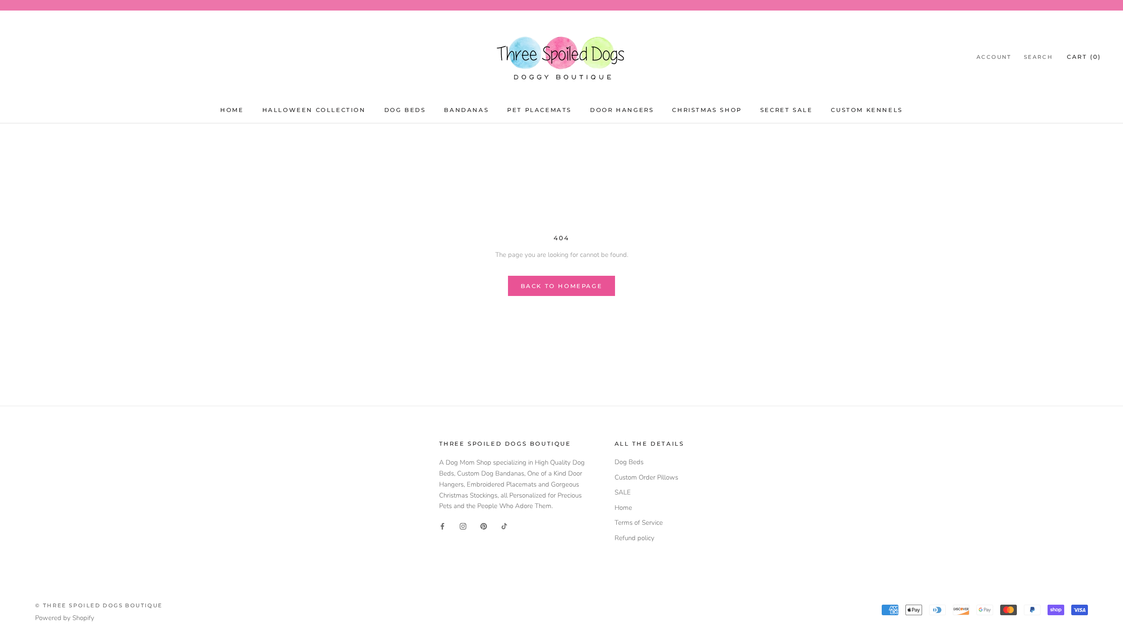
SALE (623, 492)
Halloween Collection (314, 109)
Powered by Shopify (64, 617)
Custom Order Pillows (646, 477)
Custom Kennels (866, 109)
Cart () (1084, 56)
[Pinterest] (483, 525)
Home (231, 109)
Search (1038, 57)
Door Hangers (622, 109)
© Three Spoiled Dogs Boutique (99, 605)
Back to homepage (562, 285)
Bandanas (466, 109)
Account (994, 57)
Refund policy (634, 538)
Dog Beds (405, 109)
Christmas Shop (706, 109)
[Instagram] (463, 525)
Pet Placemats (539, 109)
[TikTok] (504, 525)
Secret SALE (786, 109)
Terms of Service (639, 522)
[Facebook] (442, 525)
